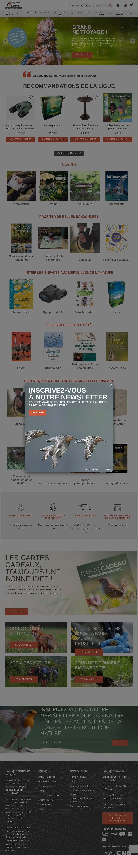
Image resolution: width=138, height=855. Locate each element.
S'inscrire (37, 412)
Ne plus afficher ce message (98, 469)
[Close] (110, 385)
